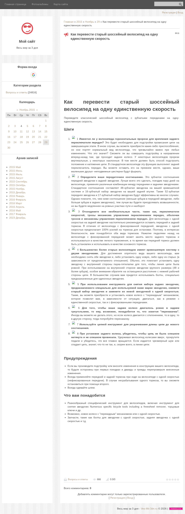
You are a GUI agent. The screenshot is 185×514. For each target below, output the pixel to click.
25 (21, 142)
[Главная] (27, 33)
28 (39, 142)
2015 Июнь (15, 170)
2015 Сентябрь (18, 181)
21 (39, 136)
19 (27, 136)
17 (15, 136)
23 (8, 142)
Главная (69, 21)
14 (39, 131)
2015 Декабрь (17, 192)
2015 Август (16, 177)
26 (27, 142)
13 (33, 131)
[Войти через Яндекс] (27, 75)
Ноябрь (89, 21)
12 (27, 131)
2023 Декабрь (17, 217)
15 (45, 131)
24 (15, 142)
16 (8, 136)
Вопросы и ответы (78, 479)
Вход (180, 12)
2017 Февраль (17, 214)
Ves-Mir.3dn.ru (149, 508)
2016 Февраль (17, 199)
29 (98, 21)
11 (21, 131)
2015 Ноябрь (17, 188)
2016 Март (15, 203)
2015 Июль (15, 174)
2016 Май (15, 210)
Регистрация (169, 12)
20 (33, 136)
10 (15, 131)
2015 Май (15, 167)
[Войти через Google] (33, 75)
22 (45, 136)
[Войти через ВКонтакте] (21, 75)
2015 (79, 21)
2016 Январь (16, 196)
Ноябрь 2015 (27, 109)
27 (33, 142)
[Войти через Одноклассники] (39, 75)
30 (8, 147)
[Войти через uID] (15, 75)
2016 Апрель (16, 206)
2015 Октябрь (17, 185)
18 (21, 136)
